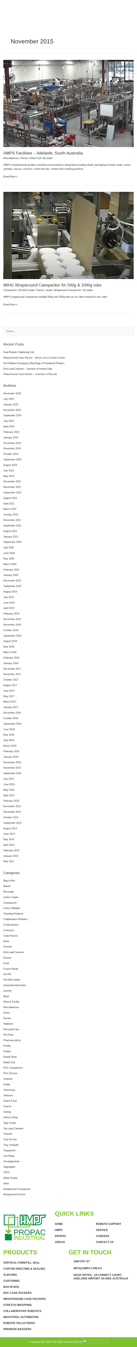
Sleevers (8, 1095)
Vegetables (9, 1167)
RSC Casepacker (13, 1067)
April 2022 (8, 503)
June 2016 (9, 729)
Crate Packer (10, 935)
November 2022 (12, 487)
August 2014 (10, 828)
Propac (7, 1051)
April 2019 (8, 608)
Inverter (7, 990)
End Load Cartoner (13, 952)
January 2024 (10, 437)
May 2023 (8, 476)
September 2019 (12, 586)
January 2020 (10, 575)
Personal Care (11, 1029)
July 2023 (8, 470)
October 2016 (10, 718)
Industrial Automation (14, 985)
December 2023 (12, 443)
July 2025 (8, 399)
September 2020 (12, 542)
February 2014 (11, 850)
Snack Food (10, 1100)
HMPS (59, 1230)
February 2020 (11, 569)
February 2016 (11, 751)
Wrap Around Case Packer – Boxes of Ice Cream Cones (34, 357)
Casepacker (10, 290)
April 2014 (8, 845)
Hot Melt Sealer (26, 290)
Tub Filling (8, 1156)
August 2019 (10, 591)
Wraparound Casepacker (67, 290)
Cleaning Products (13, 913)
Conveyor (8, 930)
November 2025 (12, 393)
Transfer (7, 1134)
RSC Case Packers (17, 1292)
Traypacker (9, 1150)
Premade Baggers (17, 1329)
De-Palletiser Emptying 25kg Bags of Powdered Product (33, 363)
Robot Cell (35, 158)
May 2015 (8, 790)
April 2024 (8, 426)
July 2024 (8, 421)
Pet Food (8, 1034)
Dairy (6, 941)
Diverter (7, 946)
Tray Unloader (11, 1145)
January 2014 (10, 856)
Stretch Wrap (10, 1117)
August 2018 (10, 641)
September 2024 (12, 415)
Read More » (10, 176)
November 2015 (12, 767)
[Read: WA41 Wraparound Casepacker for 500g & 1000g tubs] (68, 235)
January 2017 (10, 707)
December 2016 (12, 712)
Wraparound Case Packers (24, 1299)
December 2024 (12, 410)
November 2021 (12, 520)
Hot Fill (7, 974)
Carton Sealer (10, 897)
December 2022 (12, 481)
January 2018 (10, 663)
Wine (6, 1183)
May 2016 (8, 734)
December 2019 (12, 580)
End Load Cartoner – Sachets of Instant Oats (27, 368)
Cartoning (11, 1280)
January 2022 (10, 514)
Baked (6, 886)
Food (6, 963)
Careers (102, 1236)
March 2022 (9, 509)
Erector (7, 957)
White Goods (10, 1178)
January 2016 (10, 757)
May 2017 (8, 696)
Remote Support (108, 1224)
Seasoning (9, 1090)
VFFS (6, 1172)
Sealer (48, 290)
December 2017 (12, 668)
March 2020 (9, 564)
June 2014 (9, 833)
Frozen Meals (10, 968)
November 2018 (12, 624)
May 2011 (8, 861)
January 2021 (10, 536)
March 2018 (9, 652)
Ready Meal (10, 1057)
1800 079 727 (82, 1261)
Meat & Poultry (11, 1001)
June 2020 (9, 553)
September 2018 (12, 635)
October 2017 (10, 679)
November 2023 (12, 448)
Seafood (7, 1078)
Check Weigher (11, 908)
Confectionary (11, 924)
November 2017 (12, 674)
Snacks (7, 1106)
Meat (6, 996)
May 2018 (8, 646)
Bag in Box (9, 880)
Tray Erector (10, 1139)
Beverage (8, 891)
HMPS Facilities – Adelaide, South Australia (43, 153)
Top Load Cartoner (13, 1128)
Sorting (7, 1112)
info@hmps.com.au (88, 1268)
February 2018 (11, 657)
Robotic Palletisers (19, 1323)
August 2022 (10, 498)
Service (102, 1230)
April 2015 (8, 795)
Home (59, 1224)
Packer (24, 158)
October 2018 (10, 630)
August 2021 (10, 531)
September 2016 (12, 723)
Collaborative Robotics (15, 919)
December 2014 (12, 806)
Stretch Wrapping (17, 1305)
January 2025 (10, 404)
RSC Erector (10, 1073)
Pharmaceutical (11, 1040)
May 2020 (8, 558)
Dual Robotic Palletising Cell (18, 352)
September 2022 (12, 492)
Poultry (7, 1045)
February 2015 (11, 800)
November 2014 (12, 812)
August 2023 (10, 465)
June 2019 (9, 602)
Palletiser (8, 1023)
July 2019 (8, 597)
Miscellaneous (11, 158)
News (6, 1012)
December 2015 (12, 762)
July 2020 (8, 547)
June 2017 (9, 690)
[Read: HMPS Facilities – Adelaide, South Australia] (68, 103)
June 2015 (9, 784)
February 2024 (11, 432)
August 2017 (10, 685)
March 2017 (9, 701)
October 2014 (10, 817)
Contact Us (105, 1242)
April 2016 (8, 740)
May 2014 (8, 839)
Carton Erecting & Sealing (24, 1268)
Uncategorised (11, 1161)
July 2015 (8, 778)
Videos (60, 1242)
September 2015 (12, 773)
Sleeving (10, 1274)
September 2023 (12, 459)
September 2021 (12, 525)
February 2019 (11, 613)
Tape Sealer (9, 1123)
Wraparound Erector (14, 1194)
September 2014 (12, 823)
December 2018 (12, 619)
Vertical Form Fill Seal (21, 1262)
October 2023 (10, 454)
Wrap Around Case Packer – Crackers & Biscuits (30, 374)
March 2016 (9, 745)
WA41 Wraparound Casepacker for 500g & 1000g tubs (52, 285)
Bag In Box (11, 1286)
